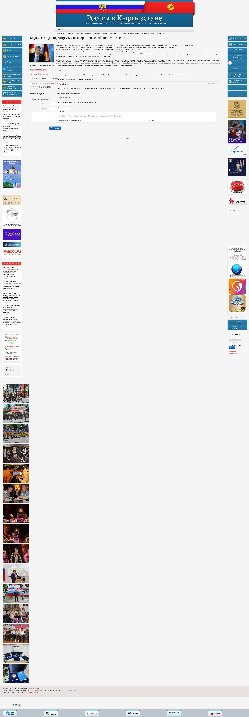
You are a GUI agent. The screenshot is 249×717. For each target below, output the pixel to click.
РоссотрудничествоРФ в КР (13, 69)
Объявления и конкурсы (64, 38)
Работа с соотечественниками (103, 47)
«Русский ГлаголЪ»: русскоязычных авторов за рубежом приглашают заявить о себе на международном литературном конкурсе (11, 272)
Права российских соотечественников (68, 52)
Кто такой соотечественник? (82, 47)
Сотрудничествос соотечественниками (239, 94)
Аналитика (152, 120)
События (88, 33)
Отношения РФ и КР (167, 75)
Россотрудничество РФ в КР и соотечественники (130, 47)
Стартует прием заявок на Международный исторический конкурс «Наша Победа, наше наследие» (11, 309)
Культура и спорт (133, 33)
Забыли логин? (233, 351)
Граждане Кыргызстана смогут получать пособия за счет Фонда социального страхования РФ (12, 148)
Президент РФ (11, 38)
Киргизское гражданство (86, 79)
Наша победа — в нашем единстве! (137, 52)
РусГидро (133, 713)
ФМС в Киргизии (79, 61)
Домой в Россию (112, 66)
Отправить (56, 128)
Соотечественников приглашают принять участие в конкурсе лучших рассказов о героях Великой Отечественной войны (12, 321)
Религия (104, 33)
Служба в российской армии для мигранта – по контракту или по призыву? (12, 116)
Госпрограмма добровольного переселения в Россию (103, 61)
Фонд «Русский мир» (239, 38)
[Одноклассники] (46, 87)
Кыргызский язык (64, 98)
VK (230, 210)
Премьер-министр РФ (14, 44)
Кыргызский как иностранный (66, 107)
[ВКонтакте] (42, 87)
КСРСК (235, 69)
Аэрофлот (174, 713)
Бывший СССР (114, 33)
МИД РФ (9, 50)
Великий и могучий (139, 88)
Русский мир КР (119, 52)
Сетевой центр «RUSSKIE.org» (237, 57)
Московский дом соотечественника (13, 93)
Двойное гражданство (151, 75)
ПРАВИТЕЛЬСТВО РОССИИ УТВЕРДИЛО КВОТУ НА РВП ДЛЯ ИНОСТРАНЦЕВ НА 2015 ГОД (12, 137)
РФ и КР (61, 70)
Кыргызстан (8, 367)
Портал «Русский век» (238, 50)
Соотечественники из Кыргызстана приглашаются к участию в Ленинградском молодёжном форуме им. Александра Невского (12, 284)
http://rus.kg (43, 74)
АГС (234, 87)
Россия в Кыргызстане (124, 17)
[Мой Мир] (48, 87)
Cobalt (127, 138)
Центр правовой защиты (238, 81)
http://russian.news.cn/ (38, 70)
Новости (61, 29)
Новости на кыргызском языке (66, 102)
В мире (123, 33)
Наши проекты (92, 116)
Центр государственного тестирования (69, 93)
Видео (64, 116)
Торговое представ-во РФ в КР (14, 81)
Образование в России (183, 75)
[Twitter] (44, 87)
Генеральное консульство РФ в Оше (14, 87)
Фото (58, 116)
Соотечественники (65, 43)
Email (44, 109)
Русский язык (63, 84)
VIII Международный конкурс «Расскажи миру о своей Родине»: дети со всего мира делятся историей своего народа (11, 297)
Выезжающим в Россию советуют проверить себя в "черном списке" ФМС (12, 107)
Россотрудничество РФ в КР (96, 75)
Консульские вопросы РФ (134, 75)
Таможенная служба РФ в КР (13, 75)
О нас (70, 116)
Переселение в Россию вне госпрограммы (69, 66)
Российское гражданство (115, 75)
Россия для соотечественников (94, 66)
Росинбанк (92, 713)
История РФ (160, 33)
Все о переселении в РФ (64, 61)
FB (239, 210)
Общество (96, 33)
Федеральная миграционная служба (14, 63)
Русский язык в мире (124, 88)
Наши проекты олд (80, 116)
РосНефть (51, 713)
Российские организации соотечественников (97, 52)
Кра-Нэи (215, 713)
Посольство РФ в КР (78, 75)
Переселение (62, 56)
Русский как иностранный (156, 88)
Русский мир (60, 33)
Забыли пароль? (234, 353)
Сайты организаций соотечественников (69, 120)
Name (44, 104)
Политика (70, 33)
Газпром (10, 713)
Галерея (61, 111)
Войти (232, 348)
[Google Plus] (50, 87)
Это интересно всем (147, 33)
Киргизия (66, 75)
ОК (234, 210)
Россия (59, 75)
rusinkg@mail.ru (33, 692)
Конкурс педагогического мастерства (68, 88)
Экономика (79, 33)
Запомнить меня (235, 345)
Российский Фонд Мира (238, 63)
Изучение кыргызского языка (87, 102)
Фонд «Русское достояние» (237, 75)
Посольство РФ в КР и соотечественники (161, 47)
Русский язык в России (90, 88)
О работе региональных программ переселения (152, 61)
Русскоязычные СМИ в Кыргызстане (111, 116)
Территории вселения (128, 61)
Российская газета (238, 44)
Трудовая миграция (126, 66)
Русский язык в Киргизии (107, 88)
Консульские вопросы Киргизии (66, 79)
